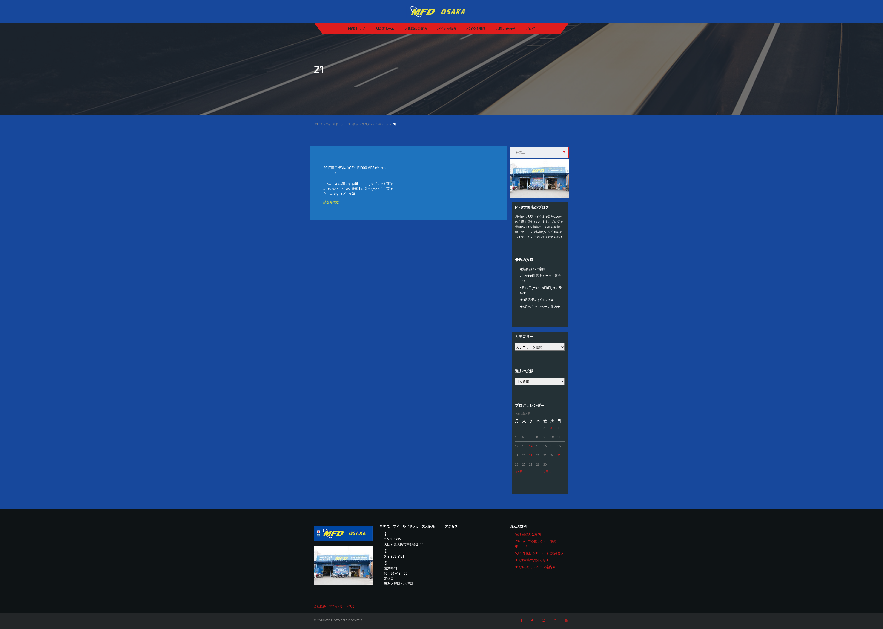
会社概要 (320, 606)
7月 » (547, 471)
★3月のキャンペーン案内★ (540, 306)
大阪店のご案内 (415, 28)
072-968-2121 (394, 556)
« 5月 (519, 471)
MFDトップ (356, 28)
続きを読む (331, 202)
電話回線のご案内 (532, 269)
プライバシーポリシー (344, 606)
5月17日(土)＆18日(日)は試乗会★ (539, 553)
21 (530, 455)
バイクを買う (446, 28)
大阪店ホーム (384, 28)
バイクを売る (476, 28)
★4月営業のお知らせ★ (537, 299)
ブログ (530, 28)
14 (530, 446)
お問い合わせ (505, 28)
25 (559, 455)
